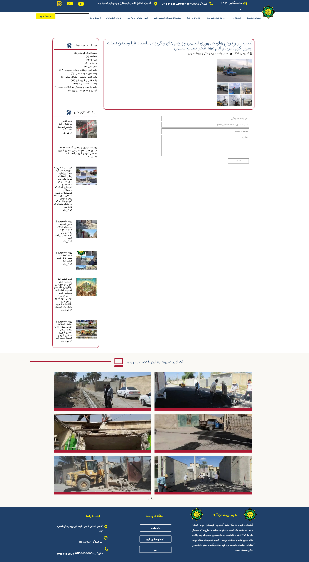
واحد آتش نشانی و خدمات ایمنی (79, 77)
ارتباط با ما (95, 18)
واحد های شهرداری (215, 18)
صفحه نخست (254, 18)
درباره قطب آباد (113, 18)
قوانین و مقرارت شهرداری (82, 90)
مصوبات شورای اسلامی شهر (167, 18)
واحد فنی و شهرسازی (84, 80)
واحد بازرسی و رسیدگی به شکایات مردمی (75, 87)
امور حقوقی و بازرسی (137, 18)
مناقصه (91, 56)
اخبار (226, 53)
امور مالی (90, 66)
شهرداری (237, 18)
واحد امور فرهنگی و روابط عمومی (205, 53)
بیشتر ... (153, 498)
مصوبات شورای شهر (85, 53)
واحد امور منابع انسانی (84, 73)
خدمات (91, 63)
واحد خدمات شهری (85, 83)
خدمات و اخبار (193, 18)
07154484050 (188, 3)
